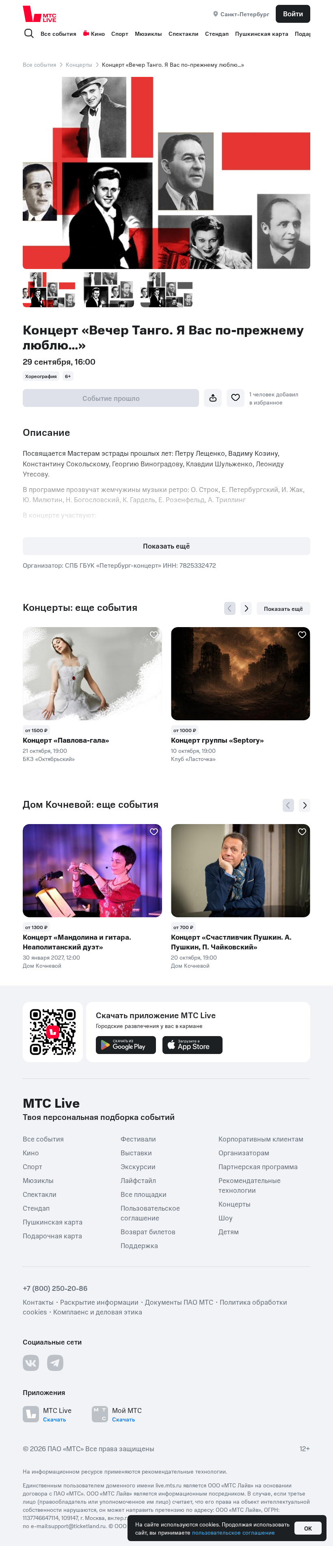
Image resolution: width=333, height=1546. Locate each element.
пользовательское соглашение (233, 1532)
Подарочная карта (52, 1235)
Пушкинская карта (261, 33)
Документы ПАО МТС (179, 1302)
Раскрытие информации (99, 1302)
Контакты (38, 1302)
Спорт (119, 33)
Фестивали (138, 1139)
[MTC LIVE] (40, 14)
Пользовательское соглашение (150, 1212)
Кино (98, 33)
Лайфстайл (138, 1180)
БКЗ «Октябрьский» (49, 758)
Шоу (225, 1217)
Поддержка (139, 1245)
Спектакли (184, 33)
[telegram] (55, 1363)
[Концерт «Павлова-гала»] (92, 673)
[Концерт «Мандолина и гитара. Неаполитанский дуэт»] (92, 870)
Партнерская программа (258, 1166)
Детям (228, 1231)
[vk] (31, 1363)
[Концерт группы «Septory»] (240, 673)
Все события (58, 33)
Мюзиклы (148, 33)
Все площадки (143, 1194)
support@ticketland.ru (77, 1526)
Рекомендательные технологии (249, 1185)
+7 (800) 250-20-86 (55, 1288)
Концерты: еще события (80, 607)
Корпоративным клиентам (260, 1139)
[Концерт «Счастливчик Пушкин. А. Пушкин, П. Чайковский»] (240, 870)
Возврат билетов (148, 1231)
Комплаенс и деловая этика (97, 1311)
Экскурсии (138, 1166)
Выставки (136, 1152)
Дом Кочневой (42, 965)
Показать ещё (166, 546)
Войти (293, 13)
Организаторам (243, 1152)
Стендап (217, 33)
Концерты (79, 64)
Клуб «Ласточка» (193, 758)
